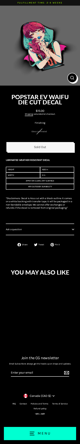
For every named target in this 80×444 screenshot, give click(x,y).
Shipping (29, 114)
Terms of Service (60, 403)
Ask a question (14, 229)
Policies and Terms (39, 403)
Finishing (40, 122)
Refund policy (40, 408)
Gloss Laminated (39, 131)
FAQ (14, 403)
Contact (23, 403)
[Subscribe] (66, 373)
